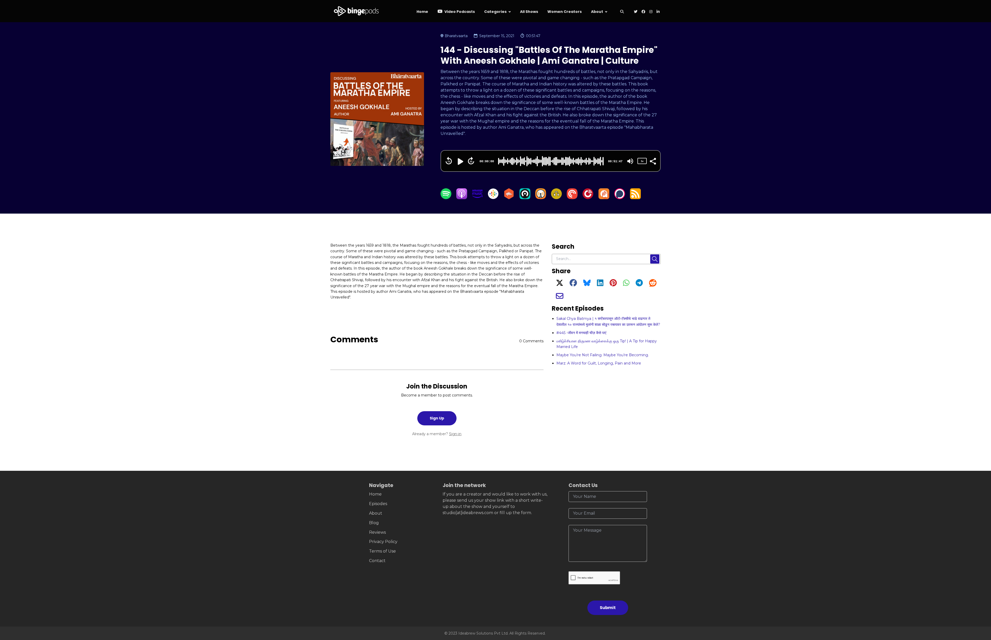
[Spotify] (446, 197)
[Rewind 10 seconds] (448, 160)
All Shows (529, 11)
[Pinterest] (613, 284)
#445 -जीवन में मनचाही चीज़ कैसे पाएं (581, 332)
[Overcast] (540, 197)
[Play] (459, 161)
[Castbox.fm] (509, 197)
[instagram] (650, 12)
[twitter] (636, 12)
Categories (495, 11)
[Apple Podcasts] (461, 197)
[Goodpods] (556, 197)
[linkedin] (657, 12)
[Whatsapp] (626, 284)
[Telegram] (639, 284)
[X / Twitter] (559, 284)
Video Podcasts (459, 11)
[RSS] (635, 197)
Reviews (377, 532)
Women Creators (564, 11)
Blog (374, 522)
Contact (377, 560)
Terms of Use (382, 551)
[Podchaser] (619, 197)
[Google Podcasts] (493, 197)
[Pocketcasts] (572, 197)
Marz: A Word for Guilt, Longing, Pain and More (598, 363)
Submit (608, 608)
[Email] (559, 297)
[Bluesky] (587, 284)
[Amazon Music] (477, 197)
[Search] (622, 12)
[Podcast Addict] (603, 197)
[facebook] (643, 12)
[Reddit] (653, 284)
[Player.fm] (587, 197)
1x (642, 161)
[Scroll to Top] (978, 607)
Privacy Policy (383, 541)
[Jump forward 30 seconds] (471, 160)
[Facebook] (573, 284)
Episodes (378, 503)
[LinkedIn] (600, 284)
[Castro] (525, 197)
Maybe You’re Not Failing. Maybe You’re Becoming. (602, 355)
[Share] (653, 161)
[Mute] (630, 161)
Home (422, 11)
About (597, 11)
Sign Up (437, 418)
